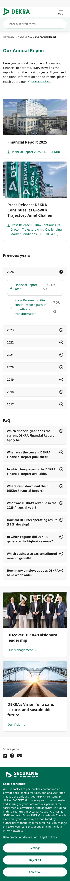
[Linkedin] (5, 755)
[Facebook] (12, 755)
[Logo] (18, 12)
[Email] (19, 755)
